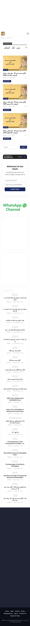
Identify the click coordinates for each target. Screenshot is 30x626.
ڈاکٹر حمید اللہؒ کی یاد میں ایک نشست (15, 370)
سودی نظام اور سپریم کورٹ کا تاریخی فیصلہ (15, 389)
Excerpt (15, 429)
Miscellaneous (8, 613)
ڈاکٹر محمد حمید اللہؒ (15, 351)
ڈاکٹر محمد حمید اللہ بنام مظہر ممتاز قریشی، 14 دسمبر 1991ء (14, 103)
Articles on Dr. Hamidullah (15, 418)
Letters (6, 70)
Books (15, 438)
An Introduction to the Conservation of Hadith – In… (15, 442)
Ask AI (16, 613)
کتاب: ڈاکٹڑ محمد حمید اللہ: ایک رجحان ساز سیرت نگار (15, 499)
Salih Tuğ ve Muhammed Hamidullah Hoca (15, 399)
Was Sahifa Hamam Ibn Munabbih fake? (15, 454)
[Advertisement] (15, 16)
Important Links (15, 616)
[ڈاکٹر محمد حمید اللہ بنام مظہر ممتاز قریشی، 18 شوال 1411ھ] (15, 120)
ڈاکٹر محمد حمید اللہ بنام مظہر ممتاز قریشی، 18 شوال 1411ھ (14, 132)
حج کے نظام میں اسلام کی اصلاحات (15, 320)
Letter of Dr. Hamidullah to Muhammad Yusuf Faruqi (15, 410)
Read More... (7, 81)
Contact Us (22, 613)
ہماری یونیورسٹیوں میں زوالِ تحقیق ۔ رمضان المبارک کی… (15, 422)
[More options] (24, 156)
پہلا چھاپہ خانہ (15, 432)
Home (7, 611)
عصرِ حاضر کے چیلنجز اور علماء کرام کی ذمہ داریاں (15, 298)
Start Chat (15, 189)
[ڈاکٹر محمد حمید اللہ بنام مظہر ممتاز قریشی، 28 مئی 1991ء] (15, 63)
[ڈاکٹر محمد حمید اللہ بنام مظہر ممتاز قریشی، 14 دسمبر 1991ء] (15, 92)
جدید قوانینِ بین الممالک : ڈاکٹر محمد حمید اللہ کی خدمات (15, 488)
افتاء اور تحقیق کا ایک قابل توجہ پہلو (15, 330)
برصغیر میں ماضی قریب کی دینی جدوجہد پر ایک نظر (15, 310)
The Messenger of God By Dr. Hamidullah (15, 465)
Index (12, 611)
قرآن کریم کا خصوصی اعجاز (15, 379)
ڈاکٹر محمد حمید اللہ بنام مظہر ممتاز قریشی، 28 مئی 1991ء (14, 74)
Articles (15, 294)
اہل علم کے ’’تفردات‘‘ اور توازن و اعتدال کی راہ (15, 340)
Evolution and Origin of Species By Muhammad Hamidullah (15, 476)
